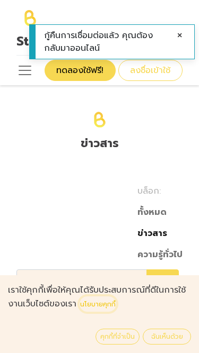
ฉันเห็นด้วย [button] (167, 336)
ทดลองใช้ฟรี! (79, 70)
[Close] (180, 35)
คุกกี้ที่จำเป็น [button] (117, 336)
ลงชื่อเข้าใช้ (150, 70)
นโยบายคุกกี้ (98, 304)
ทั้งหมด (152, 212)
